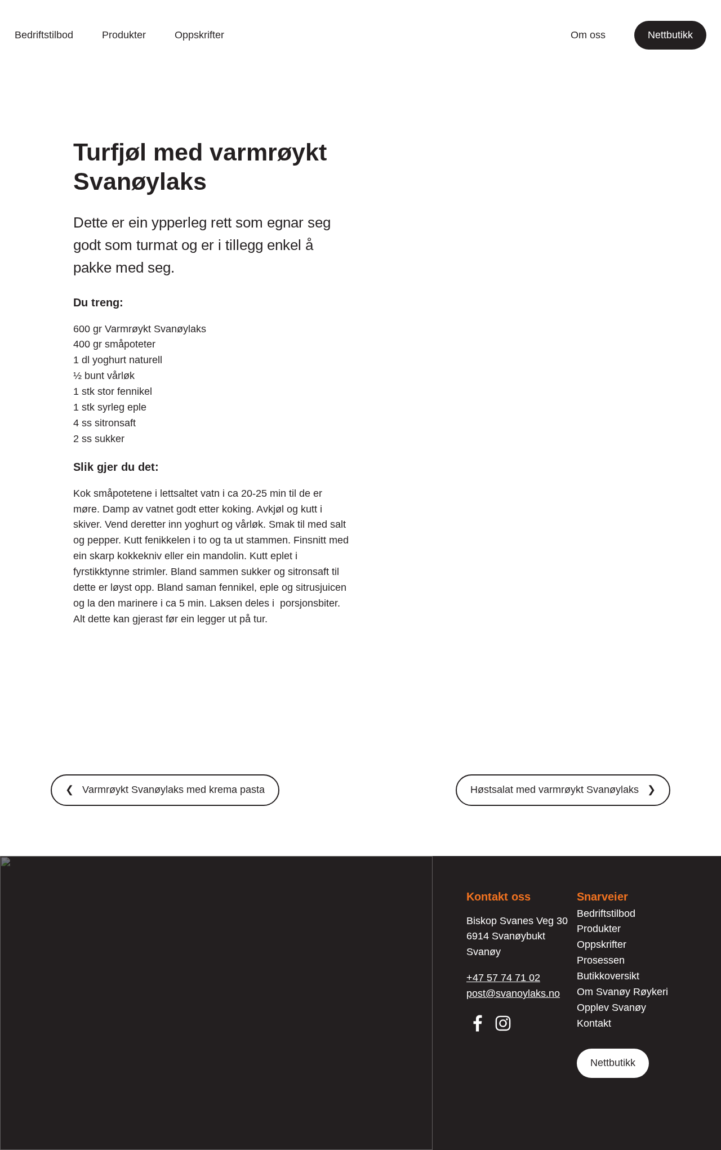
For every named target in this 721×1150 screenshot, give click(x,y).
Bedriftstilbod (44, 35)
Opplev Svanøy (611, 1007)
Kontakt (594, 1023)
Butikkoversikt (608, 976)
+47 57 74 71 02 (503, 977)
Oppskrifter (199, 35)
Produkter (124, 35)
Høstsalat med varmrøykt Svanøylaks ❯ (563, 789)
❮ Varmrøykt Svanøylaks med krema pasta (165, 789)
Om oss (588, 35)
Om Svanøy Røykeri (622, 991)
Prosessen (601, 960)
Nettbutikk (670, 35)
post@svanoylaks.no (513, 993)
